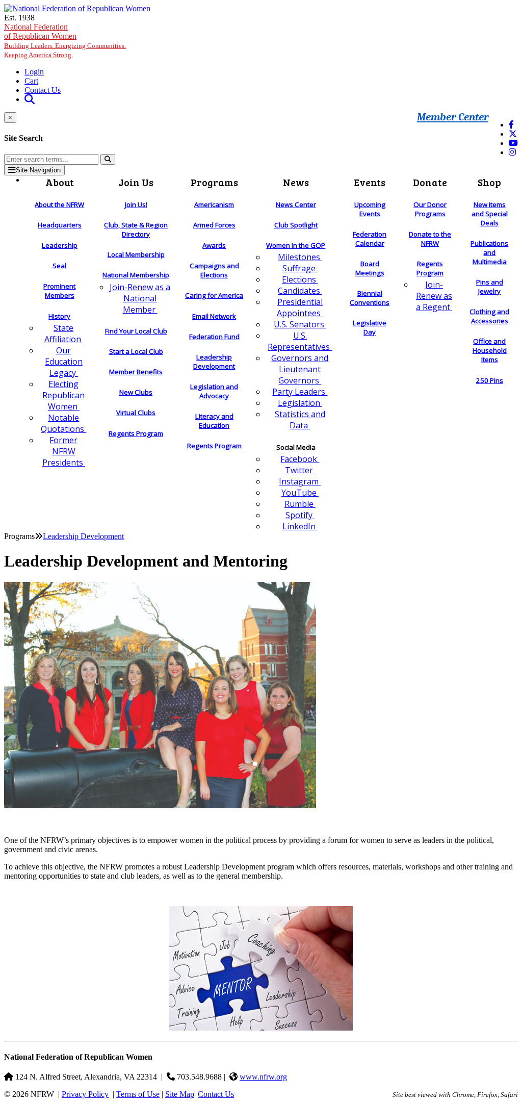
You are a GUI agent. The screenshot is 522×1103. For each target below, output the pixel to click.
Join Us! (136, 204)
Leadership (59, 245)
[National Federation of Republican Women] (77, 8)
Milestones (300, 257)
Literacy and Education (214, 421)
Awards (214, 245)
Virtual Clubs (135, 412)
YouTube (300, 492)
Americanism (214, 204)
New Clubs (135, 392)
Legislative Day (369, 327)
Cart (31, 80)
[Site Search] (29, 99)
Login (34, 71)
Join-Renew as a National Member (140, 298)
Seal (59, 265)
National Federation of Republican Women (65, 40)
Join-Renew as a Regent (434, 296)
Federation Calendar (369, 238)
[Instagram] (512, 152)
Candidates (300, 290)
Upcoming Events (369, 209)
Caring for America (214, 295)
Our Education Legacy (64, 361)
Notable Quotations (63, 423)
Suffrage (300, 268)
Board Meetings (369, 268)
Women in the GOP (295, 245)
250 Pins (489, 380)
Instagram (300, 481)
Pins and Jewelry (489, 286)
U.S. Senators (300, 324)
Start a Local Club (136, 351)
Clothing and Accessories (489, 316)
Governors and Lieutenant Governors (299, 369)
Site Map (179, 1094)
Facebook (299, 459)
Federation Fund (214, 336)
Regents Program (136, 433)
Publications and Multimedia (489, 252)
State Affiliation (63, 333)
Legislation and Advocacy (214, 391)
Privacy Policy (85, 1094)
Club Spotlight (296, 224)
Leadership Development (214, 361)
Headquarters (60, 224)
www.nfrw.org (263, 1076)
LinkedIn (300, 526)
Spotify (300, 515)
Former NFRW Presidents (63, 451)
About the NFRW (59, 204)
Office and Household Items (490, 350)
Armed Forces (214, 224)
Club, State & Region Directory (136, 229)
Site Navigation (38, 170)
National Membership (135, 274)
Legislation (300, 402)
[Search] (107, 159)
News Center (296, 204)
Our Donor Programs (430, 209)
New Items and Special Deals (490, 213)
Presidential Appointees (300, 307)
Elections (300, 279)
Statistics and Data (300, 419)
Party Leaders (299, 391)
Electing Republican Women (63, 395)
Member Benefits (136, 371)
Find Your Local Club (136, 331)
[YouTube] (513, 143)
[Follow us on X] (513, 134)
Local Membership (136, 254)
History (59, 316)
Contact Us (42, 90)
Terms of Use (138, 1094)
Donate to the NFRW (430, 238)
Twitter (300, 470)
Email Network (214, 316)
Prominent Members (59, 290)
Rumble (300, 503)
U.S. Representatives (300, 341)
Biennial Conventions (369, 298)
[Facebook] (511, 124)
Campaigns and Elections (214, 270)
